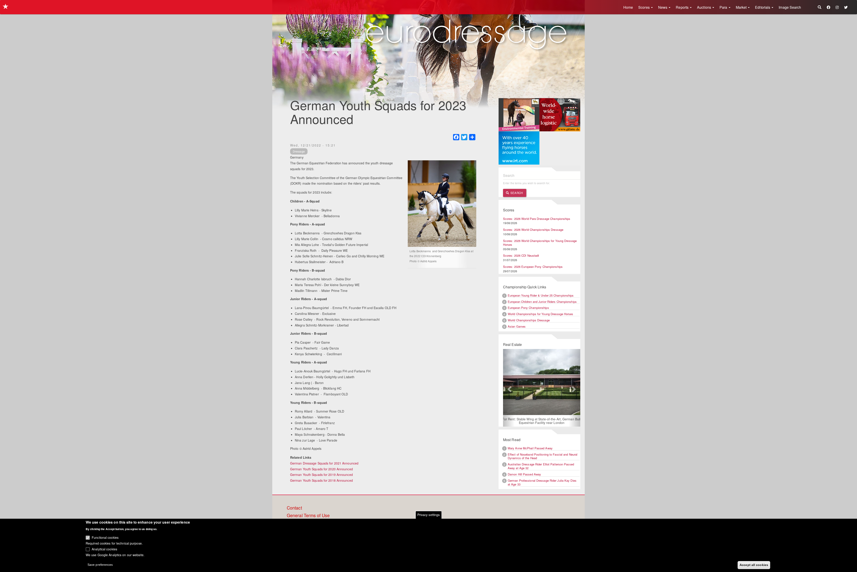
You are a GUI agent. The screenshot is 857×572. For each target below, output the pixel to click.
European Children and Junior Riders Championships (542, 301)
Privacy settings (428, 514)
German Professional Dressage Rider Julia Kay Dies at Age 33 (542, 482)
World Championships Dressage (529, 320)
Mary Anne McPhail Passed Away (530, 448)
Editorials (763, 7)
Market (742, 7)
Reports (682, 7)
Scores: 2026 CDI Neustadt (521, 255)
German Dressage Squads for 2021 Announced (324, 463)
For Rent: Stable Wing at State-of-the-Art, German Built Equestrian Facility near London (541, 420)
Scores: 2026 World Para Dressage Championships (536, 219)
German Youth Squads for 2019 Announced (321, 474)
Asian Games (517, 326)
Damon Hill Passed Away (524, 474)
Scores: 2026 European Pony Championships (533, 266)
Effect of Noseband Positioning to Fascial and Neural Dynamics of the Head (542, 456)
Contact (294, 508)
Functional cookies (105, 537)
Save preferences (100, 564)
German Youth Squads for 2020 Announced (321, 469)
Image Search (790, 7)
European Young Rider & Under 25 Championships (541, 295)
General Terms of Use (308, 515)
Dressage (299, 151)
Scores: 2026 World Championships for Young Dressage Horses (540, 243)
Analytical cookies (104, 549)
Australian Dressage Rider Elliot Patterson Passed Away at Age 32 (541, 466)
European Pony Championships (528, 308)
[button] (509, 388)
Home (628, 7)
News (663, 7)
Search (516, 193)
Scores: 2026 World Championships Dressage (533, 229)
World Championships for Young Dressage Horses (540, 314)
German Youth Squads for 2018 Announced (321, 480)
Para (724, 7)
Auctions (704, 7)
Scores (644, 7)
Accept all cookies (754, 564)
